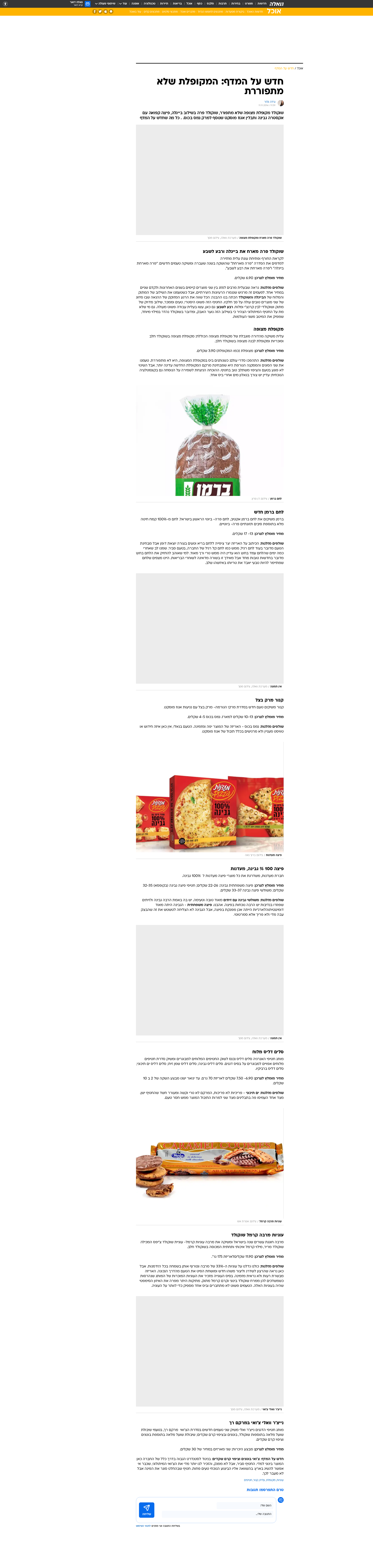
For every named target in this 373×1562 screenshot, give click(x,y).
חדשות (262, 3)
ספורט (249, 3)
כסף (199, 3)
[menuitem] (260, 4)
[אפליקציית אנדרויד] (111, 11)
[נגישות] (5, 4)
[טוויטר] (100, 11)
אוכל (189, 3)
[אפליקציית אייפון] (105, 11)
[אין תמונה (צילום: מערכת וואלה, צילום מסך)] (210, 631)
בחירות (235, 3)
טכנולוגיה (149, 3)
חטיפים (248, 1480)
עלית (262, 1480)
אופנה (135, 3)
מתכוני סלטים (170, 12)
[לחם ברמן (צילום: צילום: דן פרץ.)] (210, 444)
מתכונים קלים (151, 12)
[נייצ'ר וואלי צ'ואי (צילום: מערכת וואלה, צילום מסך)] (210, 1354)
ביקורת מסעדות (235, 12)
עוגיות (280, 1480)
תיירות (164, 3)
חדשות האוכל (255, 12)
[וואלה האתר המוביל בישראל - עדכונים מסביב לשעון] (277, 4)
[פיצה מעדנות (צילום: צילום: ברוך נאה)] (210, 800)
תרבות (223, 3)
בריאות (177, 3)
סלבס (210, 3)
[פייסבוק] (94, 11)
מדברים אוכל (187, 12)
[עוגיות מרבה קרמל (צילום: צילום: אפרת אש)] (210, 1166)
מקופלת (270, 1480)
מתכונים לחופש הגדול (210, 12)
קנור (255, 1480)
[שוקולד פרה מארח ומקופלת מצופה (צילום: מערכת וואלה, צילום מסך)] (210, 183)
